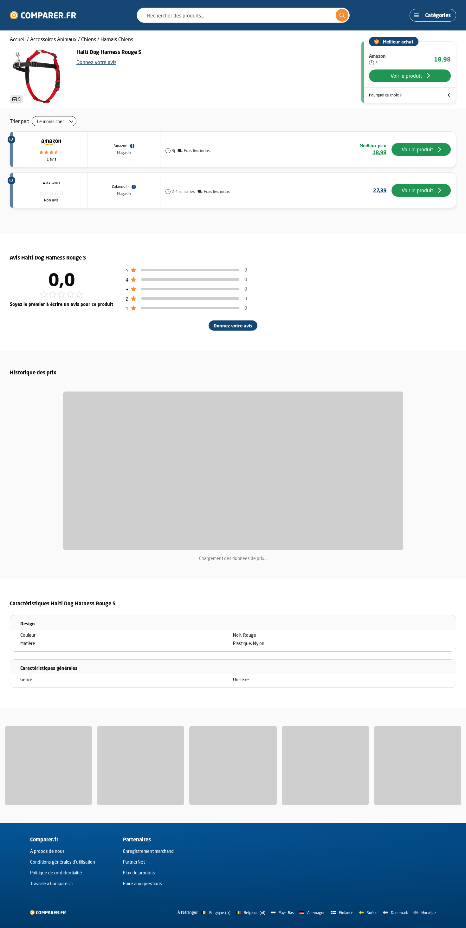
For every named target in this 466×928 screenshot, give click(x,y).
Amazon (120, 145)
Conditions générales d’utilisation (62, 862)
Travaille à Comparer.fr (51, 883)
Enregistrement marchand (148, 851)
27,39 (379, 190)
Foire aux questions (142, 883)
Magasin (124, 152)
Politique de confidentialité (56, 872)
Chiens (88, 39)
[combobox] (243, 15)
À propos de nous (47, 851)
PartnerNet (134, 862)
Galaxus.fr (120, 186)
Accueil (18, 39)
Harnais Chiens (116, 39)
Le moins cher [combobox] (50, 121)
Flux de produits (139, 872)
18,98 (442, 59)
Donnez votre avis (96, 62)
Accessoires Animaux (53, 39)
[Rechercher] (342, 15)
